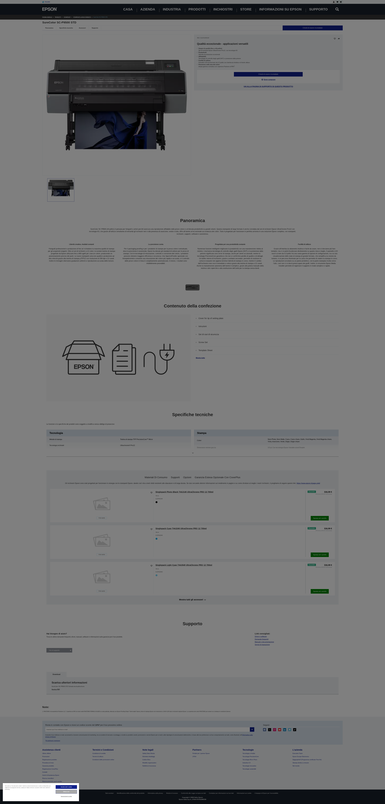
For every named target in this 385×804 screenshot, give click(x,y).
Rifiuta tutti (66, 791)
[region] (41, 792)
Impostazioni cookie (66, 796)
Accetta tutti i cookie (66, 787)
